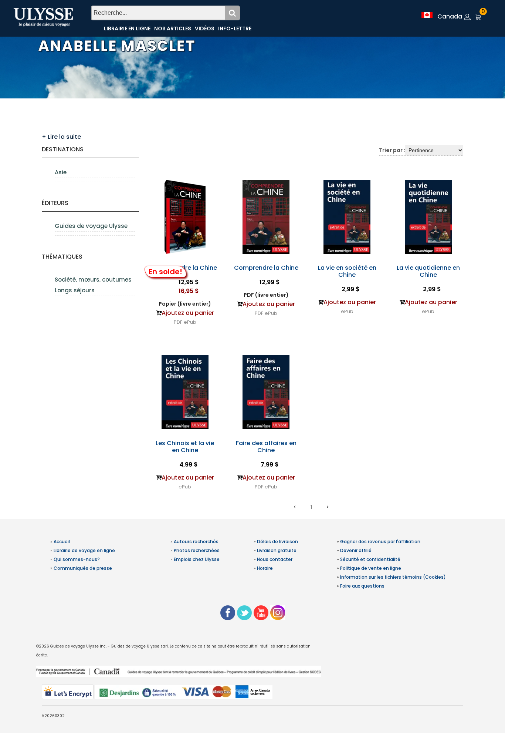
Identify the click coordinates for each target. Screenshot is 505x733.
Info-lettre (234, 28)
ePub (190, 322)
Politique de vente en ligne (370, 568)
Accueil (62, 541)
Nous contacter (274, 559)
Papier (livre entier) (185, 303)
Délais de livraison (277, 541)
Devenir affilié (356, 550)
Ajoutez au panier (188, 313)
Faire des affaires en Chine (266, 446)
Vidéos (204, 28)
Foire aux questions (362, 586)
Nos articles (172, 28)
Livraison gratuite (276, 550)
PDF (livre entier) (266, 295)
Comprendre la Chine (185, 267)
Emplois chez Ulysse (197, 559)
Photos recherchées (197, 550)
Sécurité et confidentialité (370, 559)
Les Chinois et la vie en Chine (185, 446)
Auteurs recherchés (196, 541)
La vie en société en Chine (347, 271)
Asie (61, 172)
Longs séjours (75, 290)
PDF (178, 322)
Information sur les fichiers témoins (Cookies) (393, 577)
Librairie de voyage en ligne (84, 550)
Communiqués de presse (83, 568)
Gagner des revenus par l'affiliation (380, 541)
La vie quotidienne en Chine (428, 271)
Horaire (265, 568)
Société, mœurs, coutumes (93, 279)
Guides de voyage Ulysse (91, 226)
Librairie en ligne (127, 28)
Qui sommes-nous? (77, 559)
